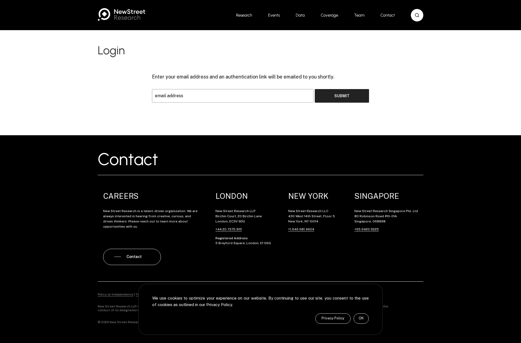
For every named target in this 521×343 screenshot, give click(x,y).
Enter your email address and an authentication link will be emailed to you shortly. (243, 77)
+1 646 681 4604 (301, 229)
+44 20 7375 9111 (228, 229)
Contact (387, 15)
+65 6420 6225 (366, 229)
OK (361, 318)
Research (244, 15)
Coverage (329, 15)
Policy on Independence (115, 294)
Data (300, 15)
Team (359, 15)
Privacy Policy (333, 318)
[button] (417, 15)
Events (274, 15)
